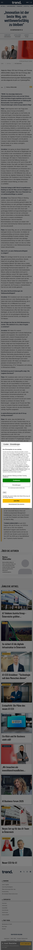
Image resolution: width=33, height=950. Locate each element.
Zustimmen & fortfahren (16, 480)
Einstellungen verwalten (16, 485)
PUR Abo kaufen (16, 501)
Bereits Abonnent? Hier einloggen (16, 504)
